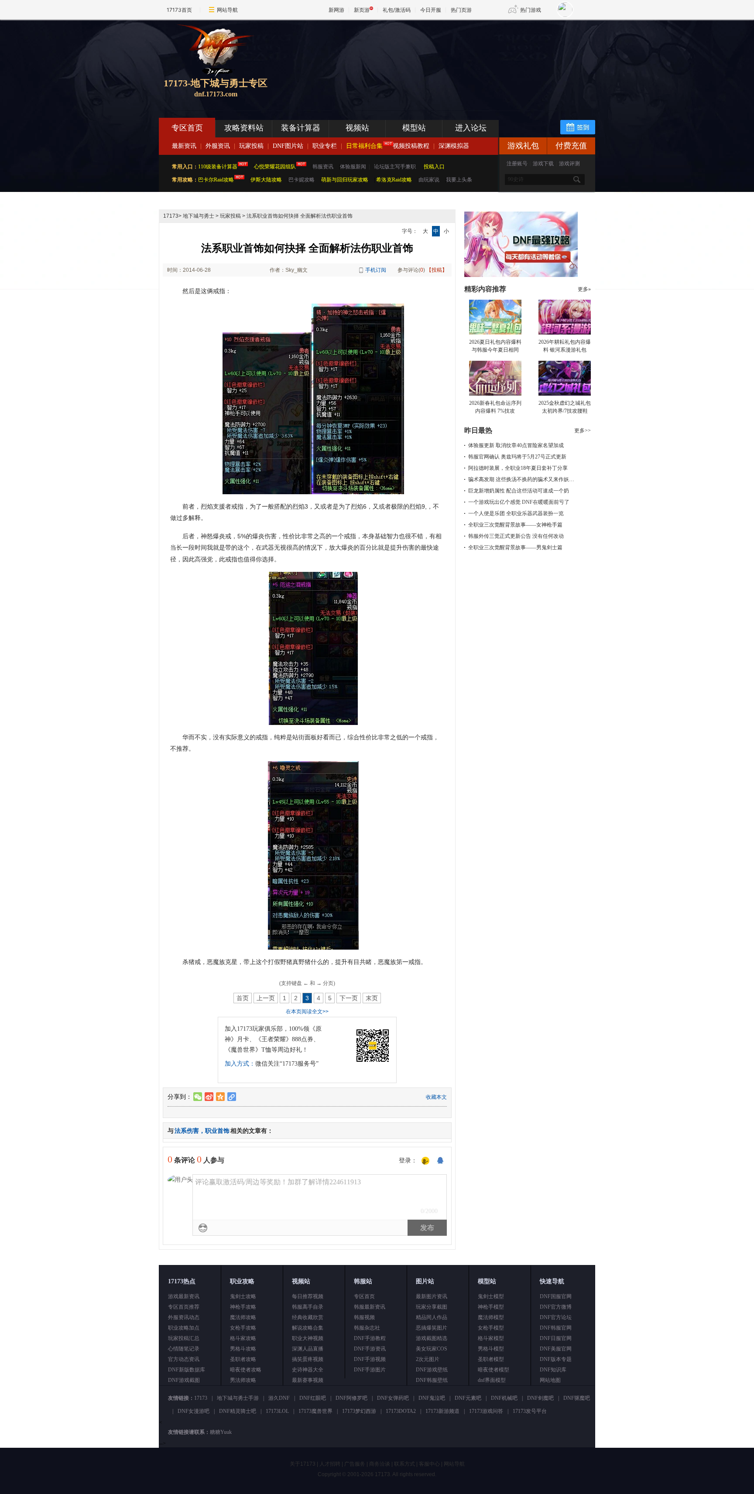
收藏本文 (436, 1097)
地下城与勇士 (198, 216)
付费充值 (571, 145)
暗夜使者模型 (493, 1370)
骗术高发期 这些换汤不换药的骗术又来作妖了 (521, 479)
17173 (170, 216)
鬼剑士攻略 (243, 1296)
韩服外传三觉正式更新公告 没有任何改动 (516, 536)
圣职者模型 (491, 1359)
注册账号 (517, 164)
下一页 (348, 998)
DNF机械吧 (504, 1398)
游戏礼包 (523, 145)
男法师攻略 (243, 1380)
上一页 (266, 998)
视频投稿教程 (411, 146)
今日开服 (430, 10)
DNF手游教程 (370, 1338)
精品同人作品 (431, 1317)
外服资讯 (218, 146)
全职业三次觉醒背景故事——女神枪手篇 (515, 525)
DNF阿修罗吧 (351, 1398)
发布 (427, 1227)
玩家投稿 (251, 146)
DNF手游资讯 (370, 1349)
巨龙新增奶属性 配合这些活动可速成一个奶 (518, 491)
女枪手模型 (491, 1328)
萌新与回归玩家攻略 (344, 180)
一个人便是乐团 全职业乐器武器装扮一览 (516, 513)
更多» (584, 289)
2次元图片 (427, 1359)
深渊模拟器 (454, 146)
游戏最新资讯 (183, 1296)
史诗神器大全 (307, 1370)
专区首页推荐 (183, 1307)
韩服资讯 (322, 167)
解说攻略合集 (307, 1328)
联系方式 (404, 1464)
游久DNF (279, 1398)
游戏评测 (569, 164)
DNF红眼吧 (312, 1398)
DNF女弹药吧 (393, 1398)
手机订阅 (375, 270)
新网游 (336, 10)
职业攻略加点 (183, 1328)
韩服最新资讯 (369, 1307)
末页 (372, 998)
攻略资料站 (244, 127)
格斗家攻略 (243, 1338)
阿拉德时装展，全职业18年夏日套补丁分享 (518, 468)
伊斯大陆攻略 (266, 180)
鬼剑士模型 (491, 1296)
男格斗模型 (491, 1349)
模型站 (414, 127)
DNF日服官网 (556, 1338)
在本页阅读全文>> (307, 1012)
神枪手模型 (491, 1307)
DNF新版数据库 (186, 1370)
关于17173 (302, 1464)
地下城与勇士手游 (238, 1398)
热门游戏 (530, 10)
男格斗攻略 (243, 1349)
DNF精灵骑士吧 (237, 1411)
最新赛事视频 (307, 1380)
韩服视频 (364, 1317)
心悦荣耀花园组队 (275, 167)
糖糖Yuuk (221, 1432)
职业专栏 (324, 146)
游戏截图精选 (431, 1338)
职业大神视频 (307, 1338)
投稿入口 (434, 167)
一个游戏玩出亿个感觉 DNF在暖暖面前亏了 (518, 502)
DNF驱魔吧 (576, 1398)
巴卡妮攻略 (301, 180)
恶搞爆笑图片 (431, 1328)
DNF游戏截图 (184, 1380)
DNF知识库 (553, 1370)
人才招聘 (329, 1464)
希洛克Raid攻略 (393, 180)
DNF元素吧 (468, 1398)
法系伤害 (187, 1130)
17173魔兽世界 (315, 1411)
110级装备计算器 (217, 167)
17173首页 (179, 10)
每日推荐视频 (307, 1296)
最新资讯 (184, 146)
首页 (242, 998)
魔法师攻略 (243, 1317)
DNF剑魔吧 (540, 1398)
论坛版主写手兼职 (395, 167)
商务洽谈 (379, 1464)
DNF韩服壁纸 (432, 1380)
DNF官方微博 (556, 1307)
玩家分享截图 (431, 1307)
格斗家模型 (491, 1338)
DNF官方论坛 (556, 1317)
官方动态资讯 (183, 1359)
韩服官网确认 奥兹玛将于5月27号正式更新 (517, 457)
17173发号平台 (530, 1411)
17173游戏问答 (486, 1411)
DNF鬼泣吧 (431, 1398)
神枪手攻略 (243, 1307)
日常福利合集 (364, 146)
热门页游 (461, 10)
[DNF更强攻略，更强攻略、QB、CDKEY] (521, 275)
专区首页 (187, 127)
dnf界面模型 (492, 1380)
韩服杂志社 (367, 1328)
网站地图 (550, 1380)
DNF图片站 (288, 146)
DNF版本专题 (556, 1359)
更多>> (582, 430)
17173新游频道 (442, 1411)
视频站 (357, 127)
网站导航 (227, 10)
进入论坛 (471, 127)
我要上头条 (459, 180)
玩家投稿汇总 (183, 1338)
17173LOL (277, 1411)
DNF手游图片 (370, 1370)
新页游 (362, 10)
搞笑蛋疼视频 (307, 1359)
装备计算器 (300, 127)
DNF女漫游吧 (193, 1411)
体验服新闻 (353, 167)
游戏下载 (543, 164)
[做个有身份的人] (425, 1161)
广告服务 (354, 1464)
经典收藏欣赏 (307, 1317)
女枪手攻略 (243, 1328)
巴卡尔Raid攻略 (216, 180)
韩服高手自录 (307, 1307)
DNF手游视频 (370, 1359)
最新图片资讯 (431, 1296)
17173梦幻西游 (359, 1411)
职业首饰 (217, 1130)
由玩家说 (428, 180)
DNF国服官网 (556, 1296)
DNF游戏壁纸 (432, 1370)
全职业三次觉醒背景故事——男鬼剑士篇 (515, 547)
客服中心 (429, 1464)
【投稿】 (436, 270)
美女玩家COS (431, 1349)
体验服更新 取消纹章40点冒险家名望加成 (516, 445)
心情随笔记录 (183, 1349)
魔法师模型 (491, 1317)
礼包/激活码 (397, 10)
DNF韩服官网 (556, 1328)
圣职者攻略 (243, 1359)
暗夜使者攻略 (245, 1370)
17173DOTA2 (401, 1411)
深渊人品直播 (307, 1349)
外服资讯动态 (183, 1317)
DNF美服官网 (556, 1349)
